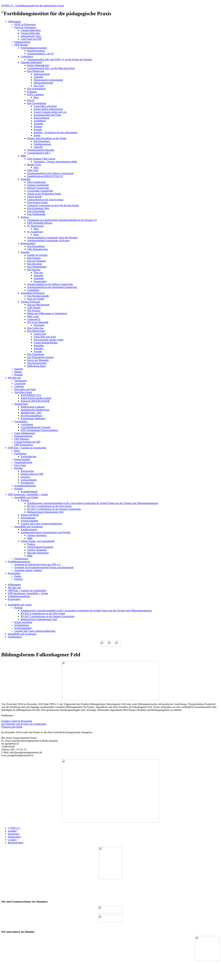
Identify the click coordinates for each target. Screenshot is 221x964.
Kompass (32, 91)
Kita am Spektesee (36, 260)
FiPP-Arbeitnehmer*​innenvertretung (39, 430)
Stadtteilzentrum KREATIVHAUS (45, 176)
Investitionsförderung (25, 485)
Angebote (39, 278)
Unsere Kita (40, 333)
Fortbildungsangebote (19, 561)
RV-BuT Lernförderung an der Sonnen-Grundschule (54, 509)
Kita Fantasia (34, 258)
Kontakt (38, 129)
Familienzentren (29, 529)
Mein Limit (33, 316)
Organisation (20, 421)
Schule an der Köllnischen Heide (44, 193)
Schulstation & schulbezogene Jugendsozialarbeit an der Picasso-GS (62, 220)
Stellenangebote (22, 42)
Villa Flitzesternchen (37, 249)
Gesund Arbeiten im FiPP (27, 441)
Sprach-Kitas (27, 471)
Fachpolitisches (28, 456)
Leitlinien (19, 386)
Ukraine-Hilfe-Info (30, 33)
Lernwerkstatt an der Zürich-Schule (45, 199)
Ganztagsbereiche (23, 462)
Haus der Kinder (35, 298)
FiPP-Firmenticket (23, 444)
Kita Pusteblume (35, 354)
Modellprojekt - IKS (31, 412)
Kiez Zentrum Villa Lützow (41, 158)
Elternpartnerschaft (43, 82)
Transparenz (20, 380)
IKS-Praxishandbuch (31, 415)
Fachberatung (21, 558)
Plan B (30, 100)
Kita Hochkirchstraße (38, 296)
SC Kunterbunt (35, 231)
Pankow (25, 217)
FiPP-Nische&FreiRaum (39, 223)
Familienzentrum (42, 144)
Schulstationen (28, 517)
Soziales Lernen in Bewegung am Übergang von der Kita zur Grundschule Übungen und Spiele (23, 724)
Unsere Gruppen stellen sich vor (50, 112)
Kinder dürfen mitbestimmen (48, 109)
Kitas (17, 450)
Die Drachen (33, 269)
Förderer (18, 579)
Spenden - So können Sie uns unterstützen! (55, 132)
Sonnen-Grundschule (38, 185)
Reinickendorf (28, 243)
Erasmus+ (26, 477)
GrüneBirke (33, 290)
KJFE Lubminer (35, 94)
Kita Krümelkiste (36, 246)
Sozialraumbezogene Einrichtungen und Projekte (46, 532)
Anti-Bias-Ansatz (23, 392)
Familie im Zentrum (37, 255)
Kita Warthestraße (36, 214)
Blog (36, 97)
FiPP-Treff (32, 170)
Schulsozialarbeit (29, 520)
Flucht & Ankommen (25, 27)
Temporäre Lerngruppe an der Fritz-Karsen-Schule (53, 205)
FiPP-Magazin (21, 439)
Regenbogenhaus (36, 50)
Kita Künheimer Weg (38, 208)
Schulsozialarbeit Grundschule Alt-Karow (48, 240)
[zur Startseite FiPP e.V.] (32, 5)
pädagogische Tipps (31, 36)
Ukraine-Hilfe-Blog (31, 30)
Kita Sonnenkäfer (36, 211)
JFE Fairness (33, 310)
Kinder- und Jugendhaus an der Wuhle (46, 138)
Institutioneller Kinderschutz (35, 409)
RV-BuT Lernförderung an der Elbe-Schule (49, 506)
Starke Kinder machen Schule (36, 398)
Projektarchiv (27, 482)
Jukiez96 (38, 147)
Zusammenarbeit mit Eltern (47, 115)
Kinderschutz (21, 404)
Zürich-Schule (34, 196)
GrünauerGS (33, 319)
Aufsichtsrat (27, 424)
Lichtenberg (27, 56)
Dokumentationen (23, 436)
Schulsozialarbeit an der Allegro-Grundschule (50, 173)
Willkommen (14, 21)
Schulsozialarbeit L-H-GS (40, 53)
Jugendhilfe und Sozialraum (28, 526)
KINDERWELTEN (31, 395)
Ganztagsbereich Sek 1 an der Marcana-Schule (51, 68)
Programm (39, 325)
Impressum (13, 833)
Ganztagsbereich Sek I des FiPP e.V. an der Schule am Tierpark (59, 59)
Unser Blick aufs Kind (45, 106)
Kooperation (40, 281)
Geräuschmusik (29, 479)
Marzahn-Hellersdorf (31, 62)
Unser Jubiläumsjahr (24, 433)
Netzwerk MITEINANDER (35, 401)
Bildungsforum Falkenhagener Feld (45, 512)
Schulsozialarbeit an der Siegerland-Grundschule (52, 287)
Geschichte (20, 383)
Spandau (25, 252)
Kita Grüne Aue (35, 328)
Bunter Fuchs (34, 164)
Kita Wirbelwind (35, 71)
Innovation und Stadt (25, 389)
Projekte (18, 468)
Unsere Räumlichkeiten (46, 342)
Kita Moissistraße (36, 331)
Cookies (12, 839)
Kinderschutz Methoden (33, 418)
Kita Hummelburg (36, 88)
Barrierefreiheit (15, 842)
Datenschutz (14, 836)
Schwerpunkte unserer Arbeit (48, 339)
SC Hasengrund (35, 225)
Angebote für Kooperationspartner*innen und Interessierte (44, 567)
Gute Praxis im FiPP (31, 39)
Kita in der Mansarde (38, 360)
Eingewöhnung (41, 117)
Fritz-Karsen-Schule (37, 202)
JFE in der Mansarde (37, 322)
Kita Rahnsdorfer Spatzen (40, 357)
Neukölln (25, 179)
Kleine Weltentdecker (38, 65)
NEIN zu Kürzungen (25, 24)
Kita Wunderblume (37, 266)
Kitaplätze (39, 345)
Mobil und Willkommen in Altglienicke (47, 313)
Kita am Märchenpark (38, 304)
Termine (38, 126)
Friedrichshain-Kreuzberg (34, 47)
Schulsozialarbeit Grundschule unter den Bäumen (52, 237)
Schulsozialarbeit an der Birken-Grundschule (50, 284)
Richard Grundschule (38, 188)
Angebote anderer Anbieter (28, 570)
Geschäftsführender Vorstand (35, 427)
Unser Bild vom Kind (45, 336)
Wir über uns (14, 377)
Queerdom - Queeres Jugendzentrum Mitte (55, 161)
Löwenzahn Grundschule (40, 190)
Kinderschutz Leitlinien (33, 406)
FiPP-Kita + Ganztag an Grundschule (27, 447)
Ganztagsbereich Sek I (38, 152)
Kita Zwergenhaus (36, 103)
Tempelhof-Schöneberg (33, 293)
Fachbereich (20, 453)
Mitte (23, 155)
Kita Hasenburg (42, 141)
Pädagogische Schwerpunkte (48, 79)
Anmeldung (40, 120)
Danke (37, 135)
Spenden (18, 369)
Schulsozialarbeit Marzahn (40, 150)
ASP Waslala (33, 307)
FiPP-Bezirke (21, 44)
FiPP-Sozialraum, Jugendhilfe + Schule (28, 494)
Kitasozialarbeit (22, 459)
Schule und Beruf (30, 514)
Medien (18, 371)
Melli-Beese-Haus (36, 366)
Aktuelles (38, 77)
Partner (18, 576)
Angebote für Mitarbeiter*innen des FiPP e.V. (37, 564)
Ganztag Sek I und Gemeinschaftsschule (41, 523)
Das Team (39, 85)
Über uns (38, 272)
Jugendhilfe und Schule (26, 497)
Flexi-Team (20, 465)
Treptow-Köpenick (30, 301)
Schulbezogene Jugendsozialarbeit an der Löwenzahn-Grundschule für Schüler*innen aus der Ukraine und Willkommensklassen (92, 503)
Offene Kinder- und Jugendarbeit (38, 541)
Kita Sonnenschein (36, 363)
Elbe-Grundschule (36, 182)
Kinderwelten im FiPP (32, 474)
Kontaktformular (29, 491)
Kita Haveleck (34, 263)
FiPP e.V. (15, 828)
